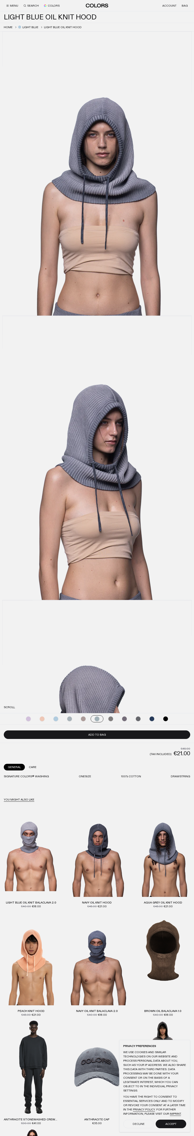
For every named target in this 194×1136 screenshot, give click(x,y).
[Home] (97, 5)
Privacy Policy (144, 1109)
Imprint (175, 1113)
